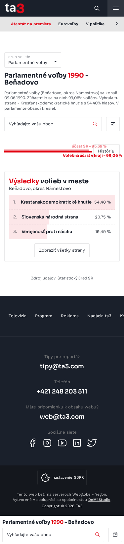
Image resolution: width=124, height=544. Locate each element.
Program (43, 315)
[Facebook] (32, 443)
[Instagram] (47, 443)
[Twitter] (92, 443)
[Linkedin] (77, 443)
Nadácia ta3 (99, 315)
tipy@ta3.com (62, 366)
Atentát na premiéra (31, 24)
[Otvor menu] (115, 8)
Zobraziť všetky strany (62, 250)
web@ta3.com (62, 416)
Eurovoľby (68, 24)
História (106, 151)
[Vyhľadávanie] (97, 8)
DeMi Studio (99, 499)
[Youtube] (62, 443)
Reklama (70, 315)
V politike (95, 24)
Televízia (17, 315)
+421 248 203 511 (62, 391)
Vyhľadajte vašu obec (31, 123)
